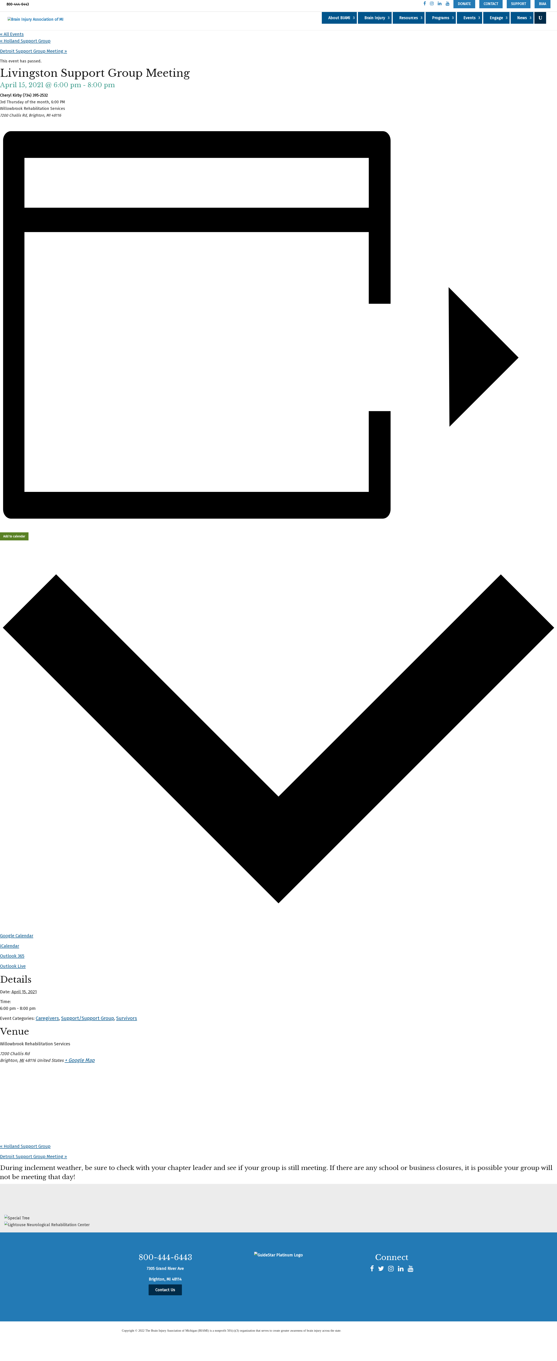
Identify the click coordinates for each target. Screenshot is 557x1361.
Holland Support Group (25, 41)
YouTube (447, 4)
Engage (496, 17)
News (522, 17)
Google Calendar (16, 935)
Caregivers (47, 1018)
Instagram (432, 4)
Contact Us (165, 1289)
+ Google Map (80, 1060)
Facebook (424, 4)
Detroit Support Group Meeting (33, 51)
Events (469, 17)
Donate (464, 4)
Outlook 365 (12, 956)
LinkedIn (439, 4)
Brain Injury (374, 17)
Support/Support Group (87, 1018)
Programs (440, 17)
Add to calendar (14, 536)
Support (518, 4)
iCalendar (9, 946)
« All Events (12, 34)
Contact (491, 4)
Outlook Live (13, 966)
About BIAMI (339, 17)
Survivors (126, 1018)
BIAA (542, 4)
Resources (408, 17)
